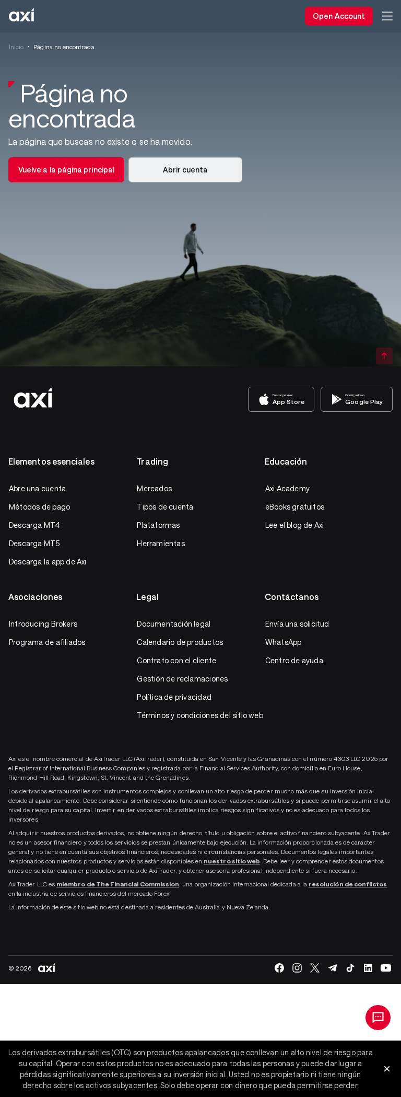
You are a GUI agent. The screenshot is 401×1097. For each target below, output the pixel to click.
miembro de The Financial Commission (117, 883)
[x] (315, 968)
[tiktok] (350, 968)
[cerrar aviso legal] (387, 1069)
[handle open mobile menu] (387, 16)
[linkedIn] (368, 968)
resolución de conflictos (348, 883)
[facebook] (279, 968)
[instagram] (297, 968)
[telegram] (332, 968)
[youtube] (386, 968)
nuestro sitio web (232, 860)
